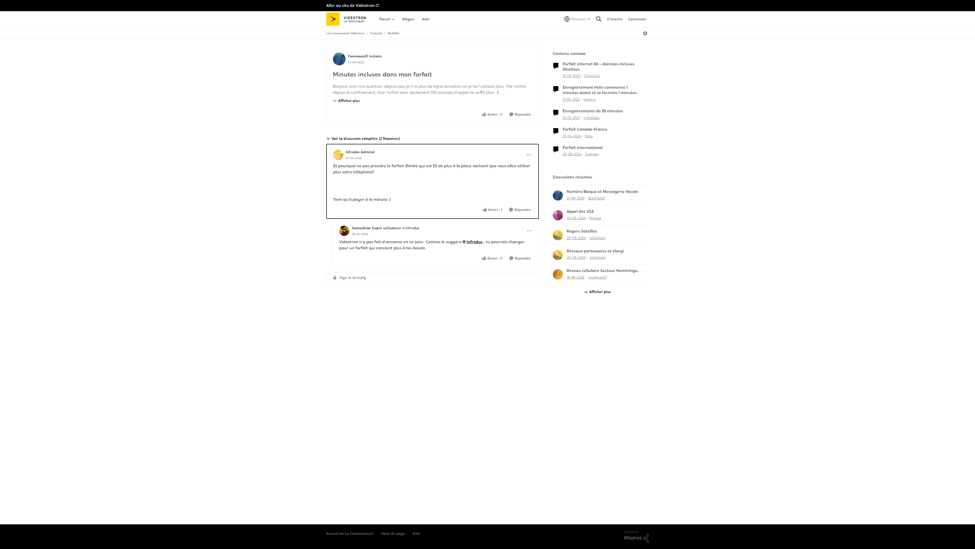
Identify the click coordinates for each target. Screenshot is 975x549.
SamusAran (361, 228)
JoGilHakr (597, 238)
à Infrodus (410, 228)
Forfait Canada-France (585, 129)
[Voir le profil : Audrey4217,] (558, 274)
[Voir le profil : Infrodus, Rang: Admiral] (338, 155)
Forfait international (583, 147)
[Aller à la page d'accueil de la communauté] (347, 19)
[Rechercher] (599, 19)
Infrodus (353, 152)
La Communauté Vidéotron (345, 33)
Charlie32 (592, 75)
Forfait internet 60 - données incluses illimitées (599, 67)
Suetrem (592, 154)
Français (376, 33)
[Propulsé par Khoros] (636, 537)
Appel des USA (580, 211)
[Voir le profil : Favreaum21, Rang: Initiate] (339, 59)
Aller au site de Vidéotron (350, 5)
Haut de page (393, 533)
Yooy (589, 136)
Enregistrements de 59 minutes (593, 111)
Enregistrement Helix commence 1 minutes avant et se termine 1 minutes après (600, 90)
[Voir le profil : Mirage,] (558, 215)
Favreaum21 (358, 56)
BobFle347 (596, 198)
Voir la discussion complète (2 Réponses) (366, 138)
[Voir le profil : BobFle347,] (558, 195)
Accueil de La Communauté (349, 533)
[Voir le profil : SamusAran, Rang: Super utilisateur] (344, 231)
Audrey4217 (597, 277)
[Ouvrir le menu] (645, 33)
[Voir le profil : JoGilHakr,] (558, 235)
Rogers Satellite (582, 231)
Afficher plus (349, 100)
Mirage (595, 218)
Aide (416, 533)
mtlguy (589, 99)
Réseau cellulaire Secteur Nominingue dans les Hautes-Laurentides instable (603, 270)
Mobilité (393, 33)
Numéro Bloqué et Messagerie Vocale (602, 191)
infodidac (591, 117)
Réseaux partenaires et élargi (595, 251)
